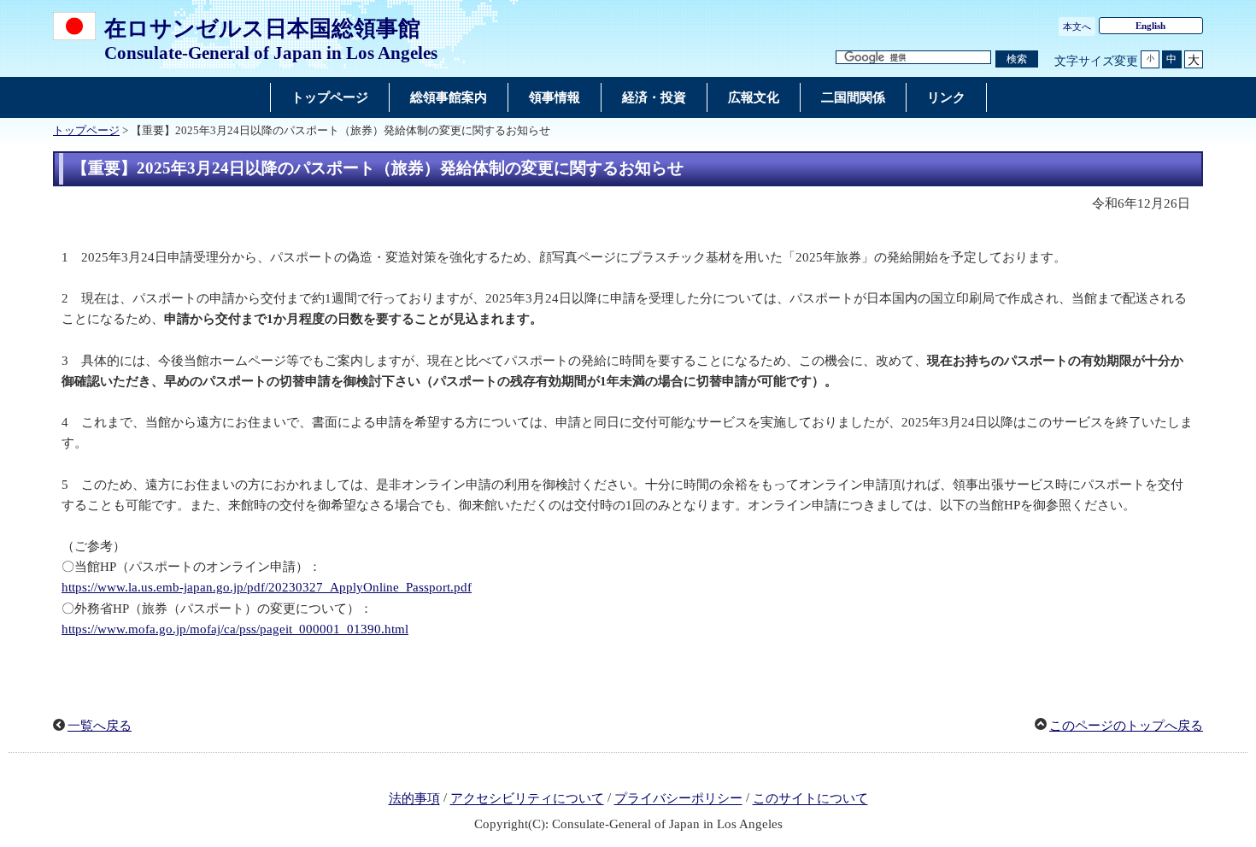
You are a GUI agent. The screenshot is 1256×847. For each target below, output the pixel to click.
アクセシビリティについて (527, 799)
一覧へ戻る (99, 725)
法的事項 (414, 799)
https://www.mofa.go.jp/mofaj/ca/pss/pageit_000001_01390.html (235, 629)
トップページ (86, 131)
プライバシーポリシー (678, 799)
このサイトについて (810, 799)
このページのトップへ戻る (1126, 725)
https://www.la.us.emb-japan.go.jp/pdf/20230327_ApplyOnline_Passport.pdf (267, 587)
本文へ (1077, 26)
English (1150, 26)
